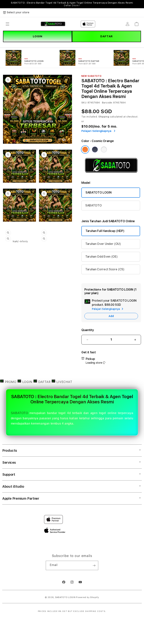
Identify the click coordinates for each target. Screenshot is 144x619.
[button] (7, 23)
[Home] (53, 24)
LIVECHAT (63, 382)
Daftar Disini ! (72, 5)
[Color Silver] (104, 150)
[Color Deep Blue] (95, 150)
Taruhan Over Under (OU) (103, 244)
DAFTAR (106, 36)
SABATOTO (93, 205)
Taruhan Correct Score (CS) (104, 269)
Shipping (103, 116)
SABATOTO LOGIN (99, 192)
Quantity (87, 330)
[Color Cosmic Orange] (85, 149)
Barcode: (107, 102)
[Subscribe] (94, 565)
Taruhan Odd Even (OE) (101, 256)
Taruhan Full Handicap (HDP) (105, 231)
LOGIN (37, 36)
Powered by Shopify (87, 597)
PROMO (10, 382)
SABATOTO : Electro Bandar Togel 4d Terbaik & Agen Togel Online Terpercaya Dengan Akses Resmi (72, 4)
